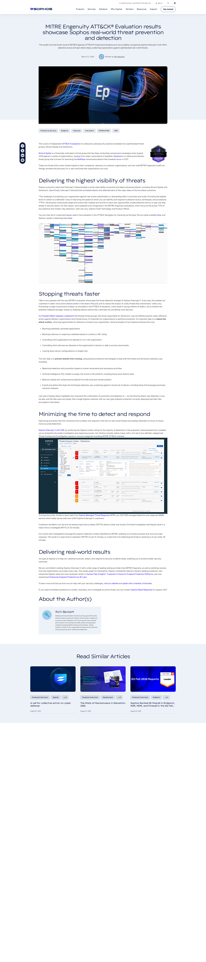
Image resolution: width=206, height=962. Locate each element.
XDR (116, 131)
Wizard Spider (45, 153)
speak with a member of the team (137, 583)
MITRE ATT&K (104, 131)
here (159, 215)
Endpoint (64, 131)
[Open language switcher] (175, 3)
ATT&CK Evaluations (71, 144)
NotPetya (81, 159)
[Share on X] (22, 150)
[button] (159, 3)
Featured (76, 131)
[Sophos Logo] (41, 9)
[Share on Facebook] (22, 160)
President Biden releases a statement (57, 316)
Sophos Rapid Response (141, 589)
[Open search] (168, 3)
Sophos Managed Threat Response (94, 515)
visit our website (111, 583)
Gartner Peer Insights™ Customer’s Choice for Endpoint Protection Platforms (119, 574)
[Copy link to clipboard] (22, 146)
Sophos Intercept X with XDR (51, 430)
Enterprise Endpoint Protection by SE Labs (68, 577)
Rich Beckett (119, 57)
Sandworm (118, 156)
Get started (168, 9)
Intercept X (89, 131)
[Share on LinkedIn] (22, 155)
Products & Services (48, 131)
